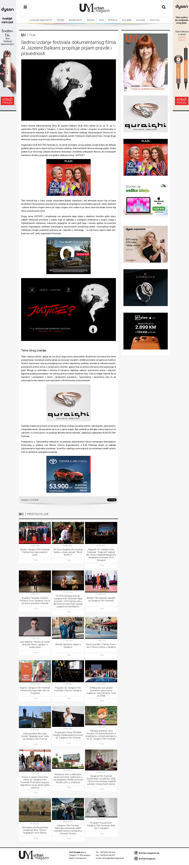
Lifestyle (155, 20)
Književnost (75, 20)
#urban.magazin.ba (148, 853)
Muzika (90, 20)
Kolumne (127, 20)
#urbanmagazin (146, 858)
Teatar (60, 20)
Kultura (140, 20)
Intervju (113, 20)
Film (101, 20)
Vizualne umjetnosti (41, 20)
